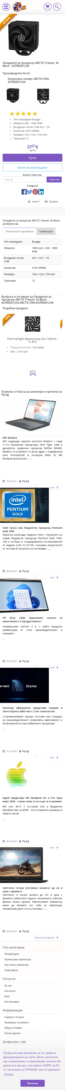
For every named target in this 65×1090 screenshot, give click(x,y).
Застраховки (11, 1001)
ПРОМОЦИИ (11, 954)
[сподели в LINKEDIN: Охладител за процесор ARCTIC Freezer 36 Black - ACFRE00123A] (41, 191)
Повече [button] (8, 1074)
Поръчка (54, 179)
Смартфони (11, 970)
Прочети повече (45, 937)
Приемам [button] (32, 1083)
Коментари (46, 231)
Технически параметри (19, 231)
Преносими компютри (17, 959)
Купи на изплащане (32, 167)
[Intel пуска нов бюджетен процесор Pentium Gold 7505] (17, 507)
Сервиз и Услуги (14, 1017)
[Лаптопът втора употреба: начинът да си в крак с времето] (17, 867)
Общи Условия (13, 1027)
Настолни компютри (16, 964)
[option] (17, 96)
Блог (7, 996)
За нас (8, 985)
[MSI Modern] (32, 417)
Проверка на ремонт (16, 1022)
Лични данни (12, 1033)
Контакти (9, 991)
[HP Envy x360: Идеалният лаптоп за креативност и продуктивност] (17, 597)
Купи (32, 158)
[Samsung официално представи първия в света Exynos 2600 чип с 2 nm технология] (17, 687)
